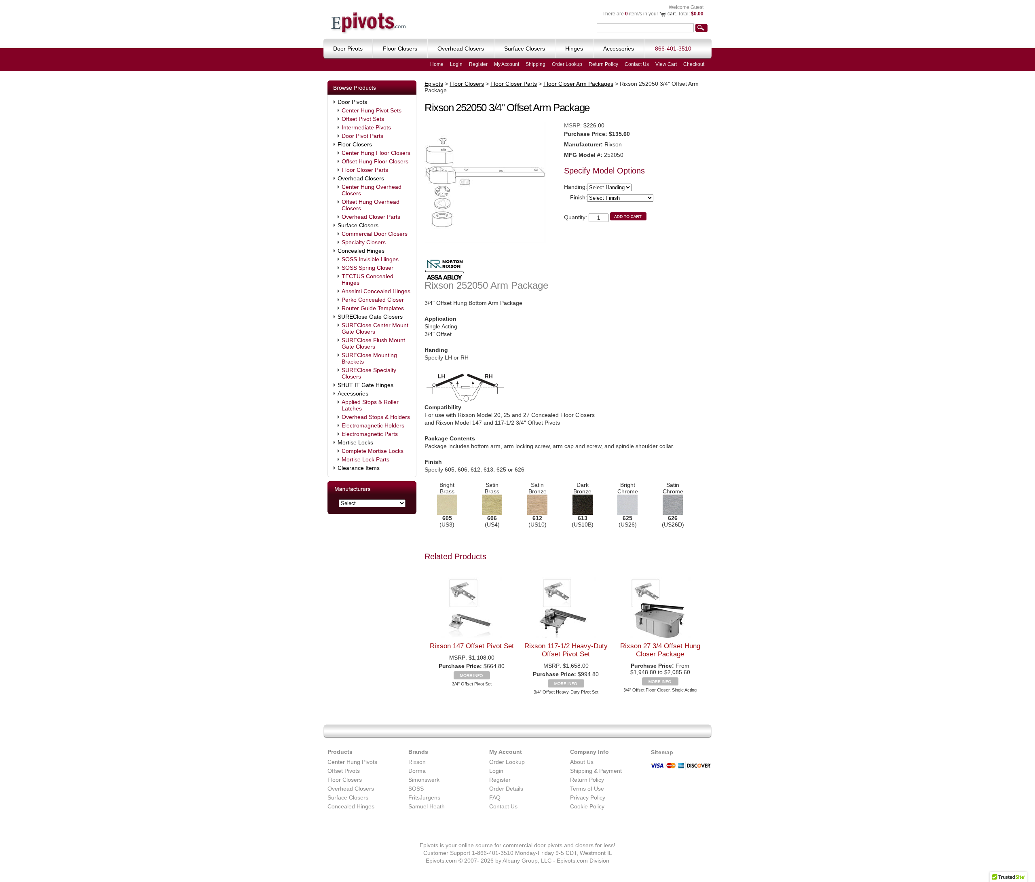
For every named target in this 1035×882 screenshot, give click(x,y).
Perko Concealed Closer (373, 299)
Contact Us (637, 64)
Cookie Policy (587, 806)
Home (437, 64)
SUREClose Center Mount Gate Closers (375, 328)
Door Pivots (352, 102)
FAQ (495, 797)
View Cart (666, 64)
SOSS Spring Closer (367, 267)
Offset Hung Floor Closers (375, 161)
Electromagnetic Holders (373, 425)
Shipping (535, 64)
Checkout (693, 64)
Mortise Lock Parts (365, 459)
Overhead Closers (361, 178)
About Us (582, 762)
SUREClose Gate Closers (370, 316)
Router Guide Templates (373, 308)
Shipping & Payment (596, 771)
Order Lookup (567, 64)
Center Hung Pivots (352, 762)
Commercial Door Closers (375, 234)
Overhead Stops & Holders (376, 417)
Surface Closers (358, 225)
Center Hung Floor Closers (376, 153)
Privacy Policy (587, 797)
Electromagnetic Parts (370, 434)
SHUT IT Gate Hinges (365, 385)
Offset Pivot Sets (363, 119)
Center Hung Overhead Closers (371, 190)
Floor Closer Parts (365, 170)
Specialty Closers (364, 242)
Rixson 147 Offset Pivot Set (472, 646)
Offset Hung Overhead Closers (370, 205)
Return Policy (603, 64)
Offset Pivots (343, 771)
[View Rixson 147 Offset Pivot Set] (472, 677)
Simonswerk (423, 779)
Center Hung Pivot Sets (371, 110)
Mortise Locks (355, 442)
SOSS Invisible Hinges (370, 259)
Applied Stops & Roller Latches (370, 405)
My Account (506, 64)
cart (671, 14)
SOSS (416, 788)
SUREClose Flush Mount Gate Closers (373, 343)
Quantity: (575, 217)
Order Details (506, 788)
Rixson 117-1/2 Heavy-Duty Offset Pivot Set (566, 650)
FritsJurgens (424, 797)
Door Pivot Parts (362, 136)
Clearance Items (359, 468)
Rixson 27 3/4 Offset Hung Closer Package (660, 650)
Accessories (353, 393)
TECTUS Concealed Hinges (367, 279)
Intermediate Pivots (366, 127)
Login (456, 64)
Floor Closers (355, 144)
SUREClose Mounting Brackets (369, 358)
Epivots (434, 83)
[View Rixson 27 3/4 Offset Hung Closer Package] (660, 683)
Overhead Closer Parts (371, 217)
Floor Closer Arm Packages (578, 83)
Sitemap (662, 752)
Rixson (417, 762)
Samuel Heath (426, 806)
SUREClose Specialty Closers (369, 373)
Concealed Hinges (361, 250)
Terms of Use (587, 788)
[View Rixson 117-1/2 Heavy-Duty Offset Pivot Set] (566, 685)
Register (478, 64)
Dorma (417, 771)
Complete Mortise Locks (372, 451)
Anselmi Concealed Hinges (376, 291)
